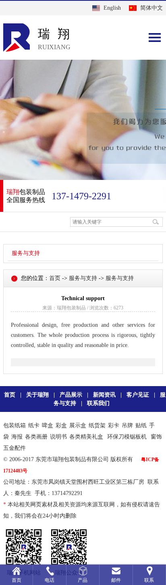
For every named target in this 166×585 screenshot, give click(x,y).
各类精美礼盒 (86, 437)
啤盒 (47, 425)
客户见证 (138, 395)
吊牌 (127, 425)
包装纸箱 (14, 425)
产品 (82, 580)
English (112, 8)
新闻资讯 (104, 395)
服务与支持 (26, 253)
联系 (149, 580)
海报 (17, 437)
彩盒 (61, 425)
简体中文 (151, 8)
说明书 (58, 437)
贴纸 (141, 425)
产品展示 (71, 395)
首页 (54, 278)
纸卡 (33, 425)
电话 (49, 580)
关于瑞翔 (37, 395)
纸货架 (97, 425)
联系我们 (98, 403)
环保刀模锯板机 (127, 437)
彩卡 (113, 425)
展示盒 (77, 425)
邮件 (116, 580)
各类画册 (36, 437)
